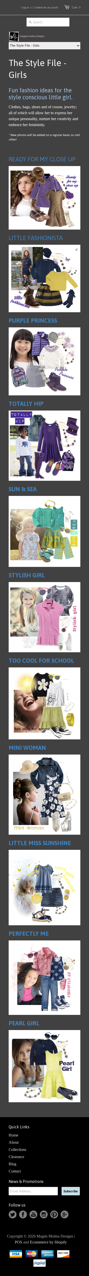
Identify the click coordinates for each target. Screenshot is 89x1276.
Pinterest (54, 1214)
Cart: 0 (76, 7)
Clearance (16, 1157)
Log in (25, 7)
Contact (15, 1171)
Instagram (44, 1214)
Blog (12, 1164)
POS (18, 1242)
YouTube (33, 1214)
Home (13, 1135)
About (14, 1142)
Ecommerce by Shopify (48, 1242)
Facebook (23, 1214)
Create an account (46, 7)
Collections (17, 1149)
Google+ (64, 1214)
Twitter (13, 1214)
